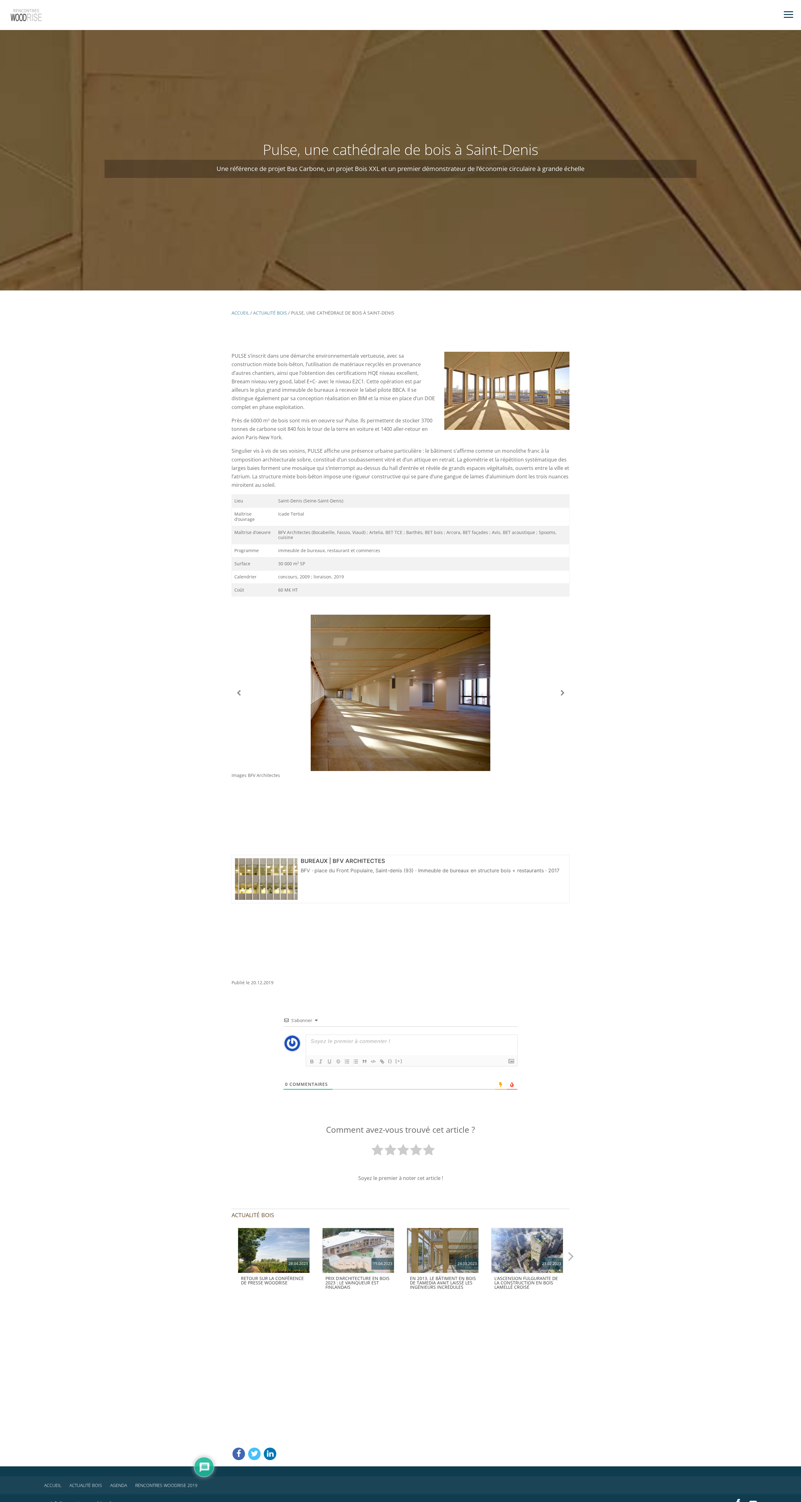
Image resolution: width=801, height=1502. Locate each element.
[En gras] (312, 1061)
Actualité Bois (270, 313)
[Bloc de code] (373, 1061)
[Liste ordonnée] (347, 1061)
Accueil (240, 313)
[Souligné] (329, 1061)
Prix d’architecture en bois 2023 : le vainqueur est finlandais (357, 1282)
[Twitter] (254, 1454)
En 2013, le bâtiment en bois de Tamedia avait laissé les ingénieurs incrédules (443, 1282)
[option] (274, 1258)
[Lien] (382, 1061)
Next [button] (571, 1256)
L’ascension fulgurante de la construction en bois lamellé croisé (526, 1282)
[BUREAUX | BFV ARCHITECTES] (266, 896)
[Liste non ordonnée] (355, 1061)
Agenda (118, 1485)
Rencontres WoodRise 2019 (166, 1485)
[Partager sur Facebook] (238, 1454)
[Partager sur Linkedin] (270, 1454)
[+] (398, 1061)
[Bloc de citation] (364, 1061)
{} (390, 1061)
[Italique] (320, 1061)
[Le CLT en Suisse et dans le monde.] (527, 1250)
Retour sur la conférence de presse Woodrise (272, 1280)
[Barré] (338, 1061)
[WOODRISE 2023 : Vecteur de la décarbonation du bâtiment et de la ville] (273, 1250)
